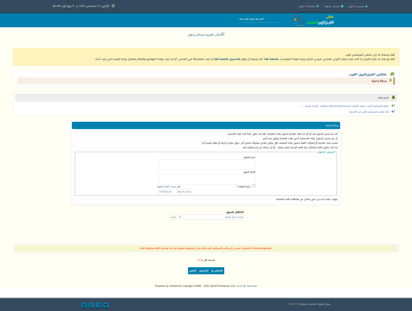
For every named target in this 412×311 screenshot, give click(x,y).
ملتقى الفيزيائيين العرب (367, 74)
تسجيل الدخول (356, 6)
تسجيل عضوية (332, 6)
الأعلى (192, 270)
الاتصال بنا (217, 270)
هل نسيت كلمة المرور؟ (168, 186)
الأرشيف (204, 270)
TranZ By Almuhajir (246, 286)
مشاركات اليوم (307, 6)
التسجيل (321, 199)
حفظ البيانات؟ (243, 186)
